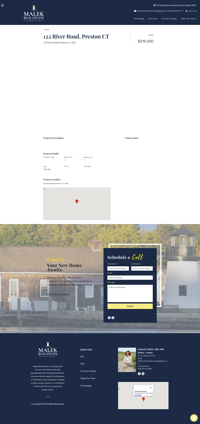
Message (111, 282)
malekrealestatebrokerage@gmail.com (152, 11)
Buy (82, 356)
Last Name (135, 264)
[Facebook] (109, 317)
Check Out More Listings (58, 294)
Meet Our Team (87, 378)
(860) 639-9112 (177, 11)
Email (109, 273)
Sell (82, 363)
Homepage (86, 385)
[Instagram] (2, 5)
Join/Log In (192, 11)
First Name (111, 264)
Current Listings (87, 371)
